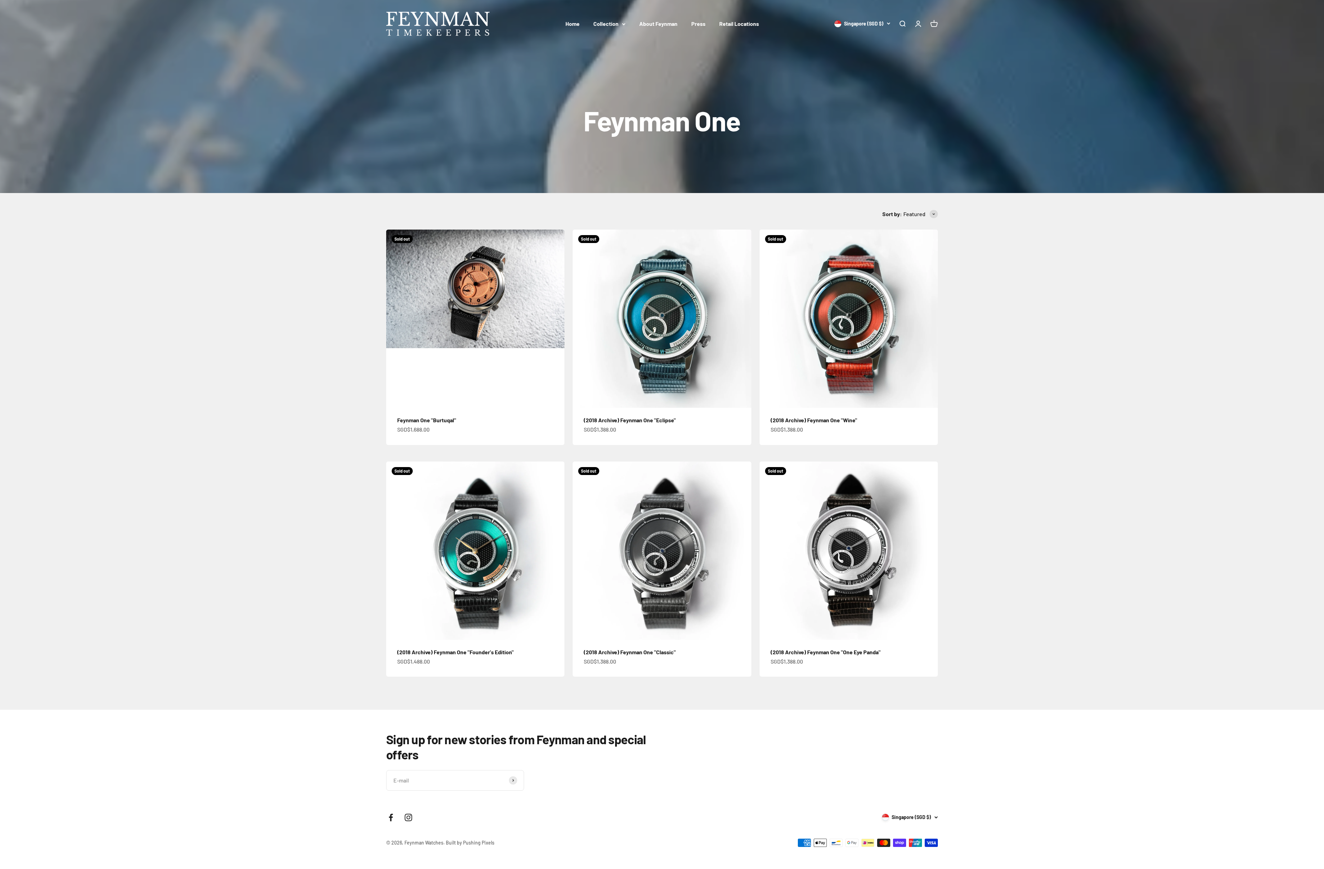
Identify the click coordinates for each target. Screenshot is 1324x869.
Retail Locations (739, 23)
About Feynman (658, 23)
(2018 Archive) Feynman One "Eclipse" (630, 420)
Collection (606, 23)
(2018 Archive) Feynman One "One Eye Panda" (826, 652)
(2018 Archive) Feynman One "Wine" (814, 420)
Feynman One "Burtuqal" (426, 420)
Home (572, 23)
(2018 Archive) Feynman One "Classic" (630, 652)
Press (698, 23)
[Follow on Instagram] (408, 817)
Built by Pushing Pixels (470, 843)
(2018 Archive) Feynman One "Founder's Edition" (455, 652)
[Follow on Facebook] (390, 817)
